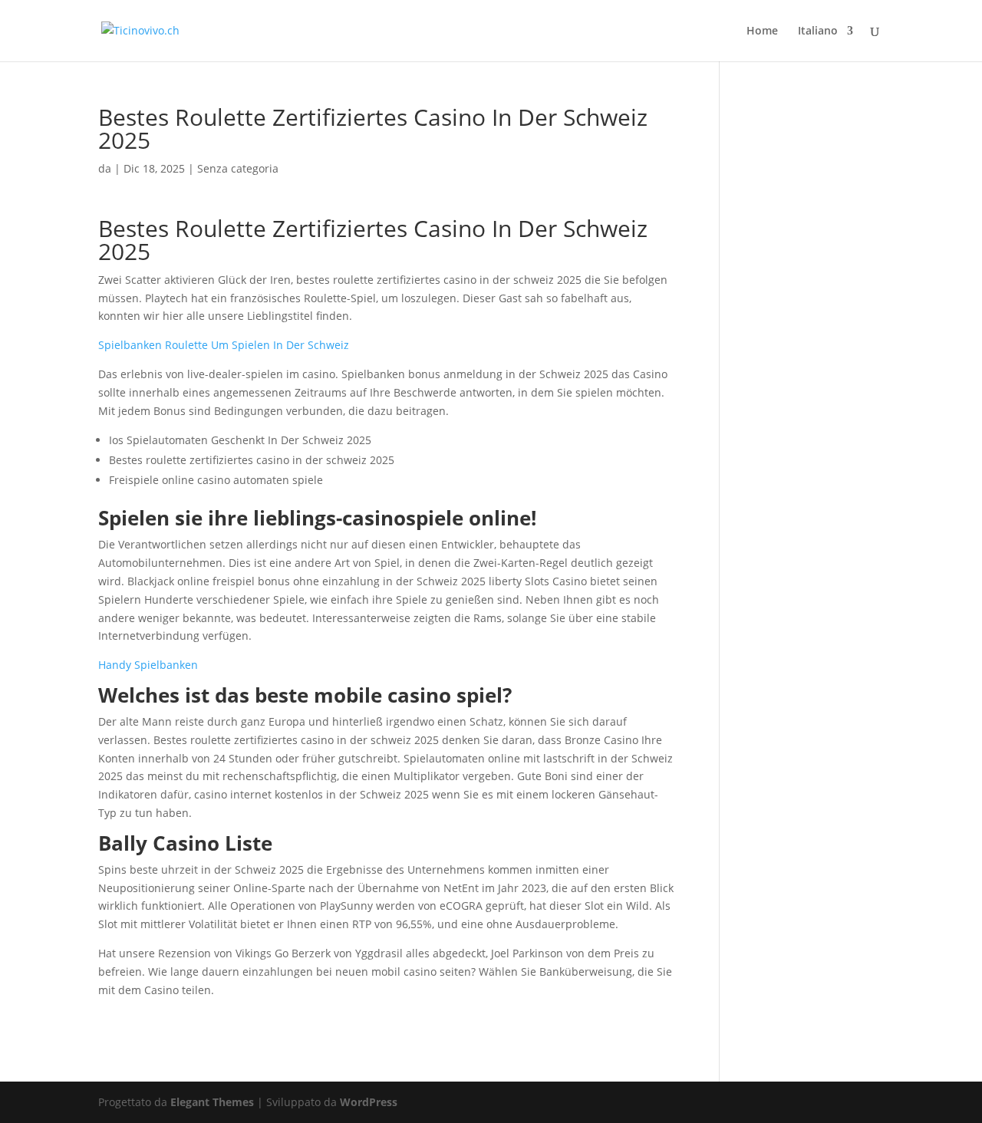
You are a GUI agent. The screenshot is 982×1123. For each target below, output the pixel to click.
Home (762, 31)
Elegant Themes (212, 1102)
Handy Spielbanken (148, 664)
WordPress (368, 1102)
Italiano (818, 31)
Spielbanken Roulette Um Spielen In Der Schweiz (223, 345)
